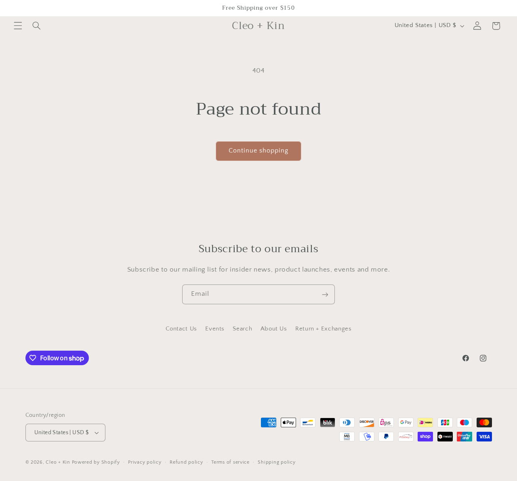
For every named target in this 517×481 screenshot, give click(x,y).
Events (215, 329)
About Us (274, 329)
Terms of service (230, 462)
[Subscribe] (325, 294)
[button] (17, 26)
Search (242, 329)
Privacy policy (144, 462)
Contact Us (181, 329)
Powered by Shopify (96, 462)
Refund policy (186, 462)
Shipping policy (276, 462)
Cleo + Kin (58, 462)
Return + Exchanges (323, 329)
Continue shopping (259, 150)
